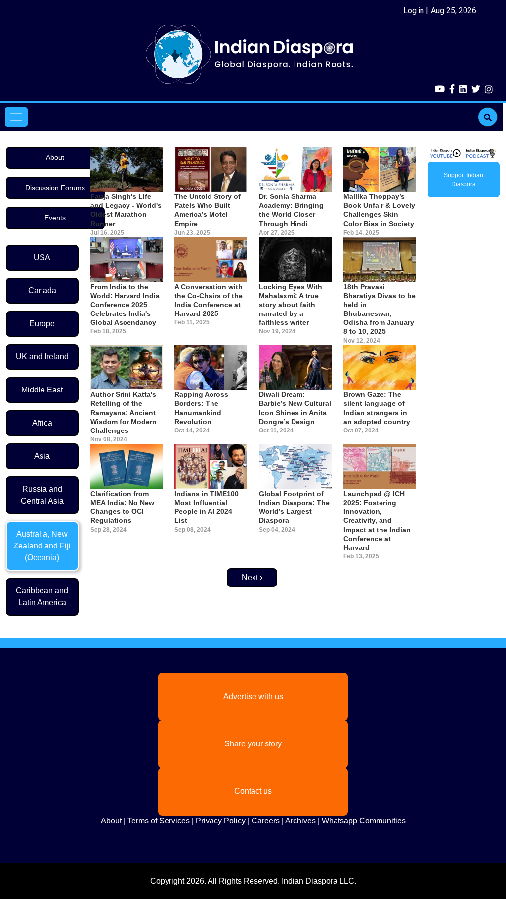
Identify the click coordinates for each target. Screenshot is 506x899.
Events (55, 218)
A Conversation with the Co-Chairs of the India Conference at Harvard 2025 (208, 300)
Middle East (42, 390)
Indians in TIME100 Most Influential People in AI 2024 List (206, 507)
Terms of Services (158, 821)
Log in (413, 10)
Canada (42, 290)
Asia (42, 456)
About (55, 157)
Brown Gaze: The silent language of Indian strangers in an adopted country (376, 408)
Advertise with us (253, 696)
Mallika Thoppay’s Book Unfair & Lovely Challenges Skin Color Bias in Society (379, 210)
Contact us (253, 791)
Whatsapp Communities (364, 821)
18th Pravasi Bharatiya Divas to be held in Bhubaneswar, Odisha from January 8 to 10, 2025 (379, 309)
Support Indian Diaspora (463, 180)
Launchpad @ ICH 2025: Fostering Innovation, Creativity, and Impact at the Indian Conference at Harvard (377, 520)
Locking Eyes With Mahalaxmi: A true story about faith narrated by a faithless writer (290, 305)
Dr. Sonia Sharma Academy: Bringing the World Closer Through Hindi (291, 210)
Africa (42, 423)
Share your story (253, 744)
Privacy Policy (221, 821)
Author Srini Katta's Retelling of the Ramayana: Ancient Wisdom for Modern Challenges (123, 412)
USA (42, 257)
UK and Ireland (42, 356)
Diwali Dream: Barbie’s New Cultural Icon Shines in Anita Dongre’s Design (295, 408)
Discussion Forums (55, 188)
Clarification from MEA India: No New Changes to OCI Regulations (122, 507)
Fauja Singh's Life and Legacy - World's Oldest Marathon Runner (126, 210)
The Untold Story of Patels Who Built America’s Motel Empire (207, 210)
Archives (300, 821)
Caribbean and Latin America (42, 596)
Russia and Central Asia (42, 495)
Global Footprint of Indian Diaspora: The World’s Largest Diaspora (294, 507)
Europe (42, 323)
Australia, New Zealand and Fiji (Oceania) (42, 546)
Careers (266, 821)
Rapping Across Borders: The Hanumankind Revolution (201, 408)
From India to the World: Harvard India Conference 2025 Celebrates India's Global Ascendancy (125, 305)
